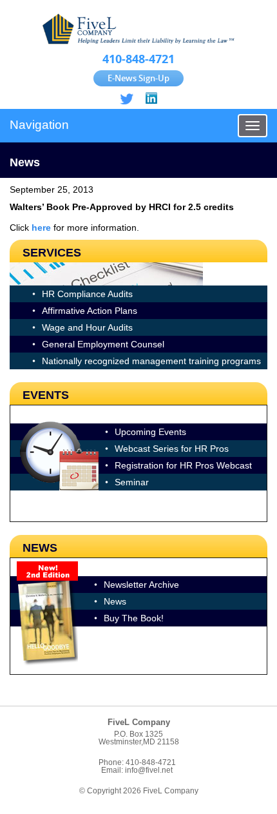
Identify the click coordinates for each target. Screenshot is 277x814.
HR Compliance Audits (87, 294)
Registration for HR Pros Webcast (183, 465)
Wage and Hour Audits (87, 327)
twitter (126, 99)
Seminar (132, 482)
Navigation (39, 124)
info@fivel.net (149, 770)
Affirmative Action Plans (89, 310)
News (115, 601)
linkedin (150, 99)
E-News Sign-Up (138, 78)
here (41, 227)
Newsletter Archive (141, 584)
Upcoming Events (150, 432)
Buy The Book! (134, 618)
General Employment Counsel (103, 344)
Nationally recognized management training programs (151, 361)
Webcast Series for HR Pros (172, 448)
